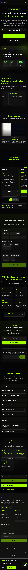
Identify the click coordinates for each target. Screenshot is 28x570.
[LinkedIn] (6, 507)
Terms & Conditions (6, 552)
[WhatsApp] (10, 507)
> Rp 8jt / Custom (7, 248)
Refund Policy (14, 555)
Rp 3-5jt (10, 244)
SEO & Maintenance (5, 524)
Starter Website (4, 514)
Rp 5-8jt (16, 244)
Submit (14, 480)
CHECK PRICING (14, 40)
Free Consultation (9, 489)
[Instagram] (2, 507)
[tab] (10, 199)
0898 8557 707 (18, 517)
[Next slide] (26, 184)
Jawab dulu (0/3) (14, 264)
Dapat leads (5, 255)
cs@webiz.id (18, 514)
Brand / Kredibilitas (15, 255)
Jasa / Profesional (15, 233)
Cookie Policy (23, 552)
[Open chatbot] (25, 565)
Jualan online (6, 258)
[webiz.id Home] (4, 2)
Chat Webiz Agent (11, 194)
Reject (3, 567)
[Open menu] (25, 2)
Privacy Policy (15, 552)
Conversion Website (6, 521)
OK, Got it (11, 567)
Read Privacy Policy (6, 563)
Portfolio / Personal (15, 237)
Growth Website (5, 517)
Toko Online (5, 237)
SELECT (10, 191)
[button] (14, 29)
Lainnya (23, 237)
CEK (23, 357)
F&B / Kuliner (6, 233)
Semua (12, 258)
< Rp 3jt (5, 244)
